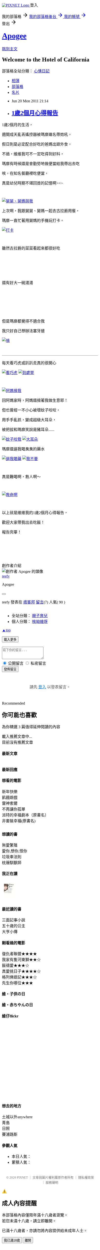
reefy (6, 576)
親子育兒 (40, 616)
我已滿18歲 (12, 1240)
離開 (28, 1240)
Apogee (14, 35)
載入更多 (10, 639)
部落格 (17, 87)
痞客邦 (29, 602)
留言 (40, 602)
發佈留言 (10, 669)
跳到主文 (9, 49)
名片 (15, 92)
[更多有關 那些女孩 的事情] (9, 898)
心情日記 (42, 71)
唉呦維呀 (40, 622)
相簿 (15, 81)
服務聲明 (52, 1182)
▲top (6, 630)
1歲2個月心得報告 (35, 113)
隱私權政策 (86, 1177)
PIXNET (22, 1177)
